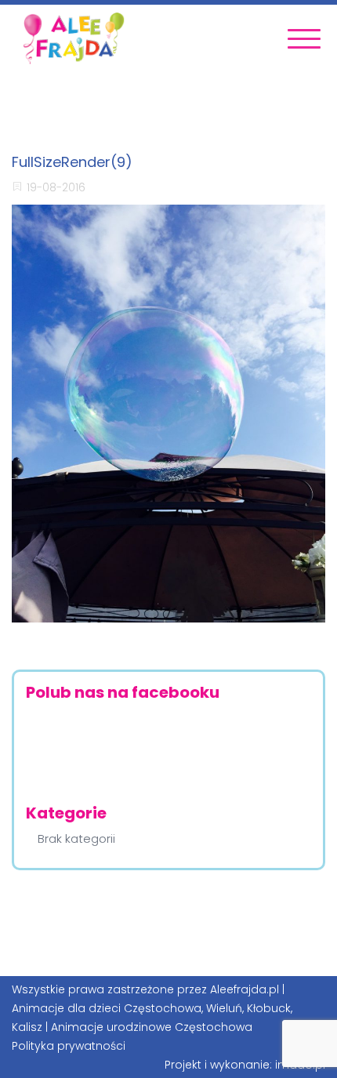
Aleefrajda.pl (244, 989)
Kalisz (27, 1027)
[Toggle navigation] (304, 38)
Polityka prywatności (68, 1046)
